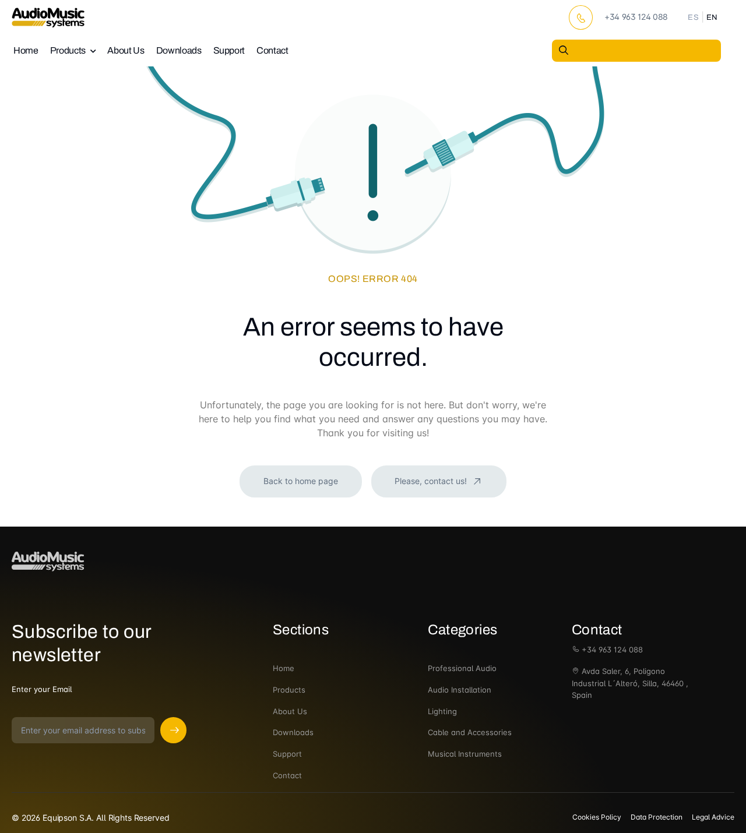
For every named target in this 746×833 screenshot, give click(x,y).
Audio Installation (459, 689)
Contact (272, 50)
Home (25, 50)
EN (712, 17)
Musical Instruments (465, 753)
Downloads (179, 50)
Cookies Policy (596, 817)
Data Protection (656, 817)
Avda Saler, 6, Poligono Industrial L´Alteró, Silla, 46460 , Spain (630, 683)
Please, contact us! (432, 481)
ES (693, 17)
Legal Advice (713, 817)
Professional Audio (462, 668)
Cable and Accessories (470, 732)
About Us (125, 50)
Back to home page (300, 481)
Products (68, 50)
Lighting (442, 711)
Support (229, 50)
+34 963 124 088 (611, 649)
